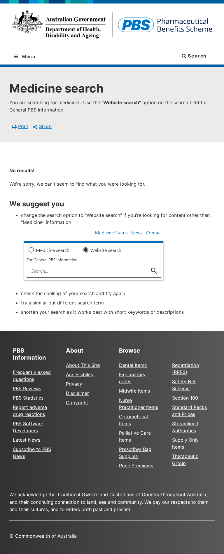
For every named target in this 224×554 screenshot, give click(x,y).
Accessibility (80, 374)
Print (23, 126)
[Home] (112, 26)
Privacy (74, 384)
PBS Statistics (28, 398)
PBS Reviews (27, 388)
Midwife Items (134, 391)
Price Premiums (136, 465)
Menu (28, 56)
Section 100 (185, 398)
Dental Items (133, 365)
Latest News (26, 440)
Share (45, 126)
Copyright (77, 402)
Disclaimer (77, 393)
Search (196, 56)
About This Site (83, 365)
